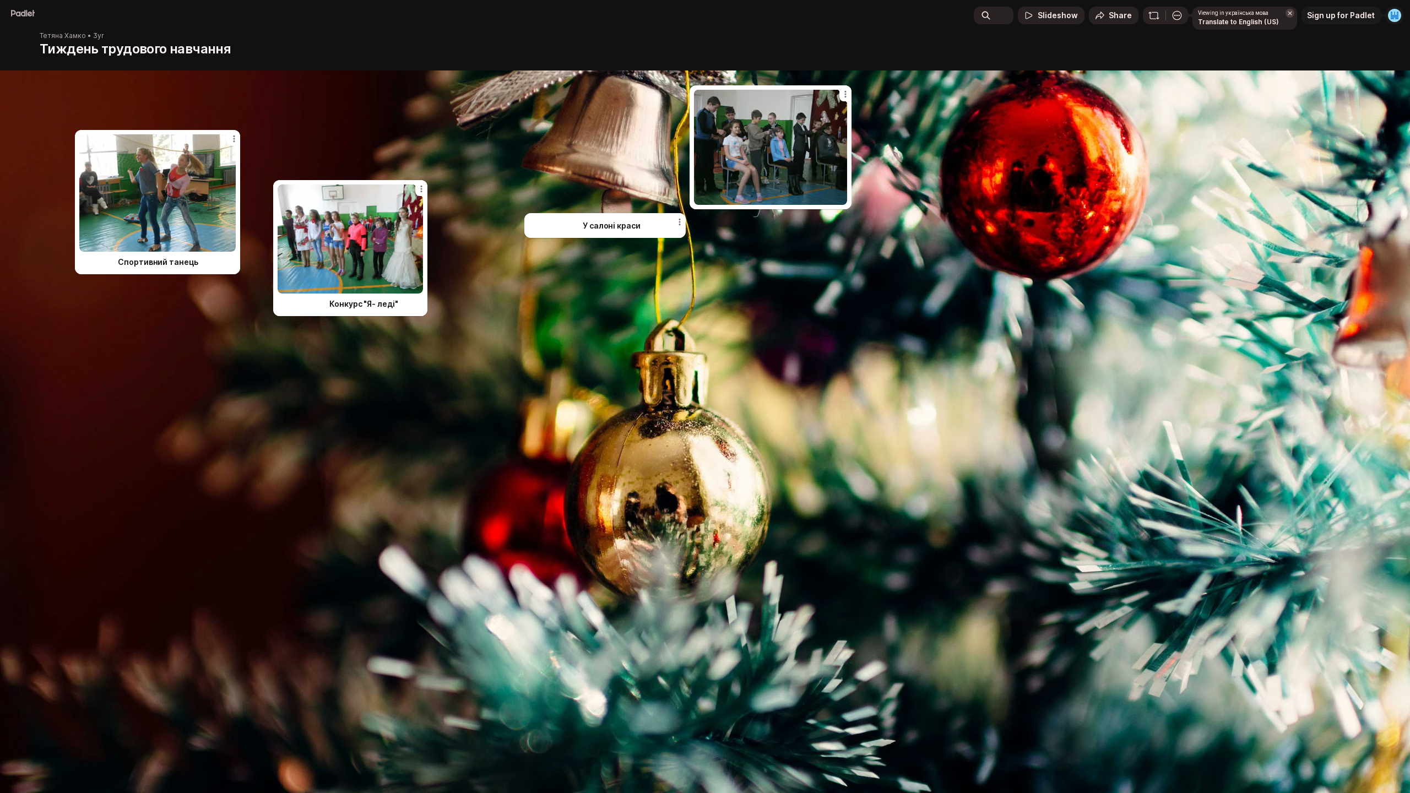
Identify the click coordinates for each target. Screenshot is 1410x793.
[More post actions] (845, 94)
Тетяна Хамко (63, 36)
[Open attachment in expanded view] (770, 147)
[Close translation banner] (1290, 13)
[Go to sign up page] (1394, 15)
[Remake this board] (1154, 15)
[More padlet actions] (1177, 15)
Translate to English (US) (1238, 22)
